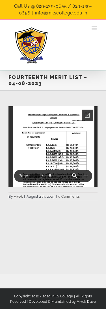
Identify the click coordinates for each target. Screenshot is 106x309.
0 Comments (69, 197)
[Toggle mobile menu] (95, 28)
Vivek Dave (86, 302)
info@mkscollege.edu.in (61, 13)
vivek (18, 197)
